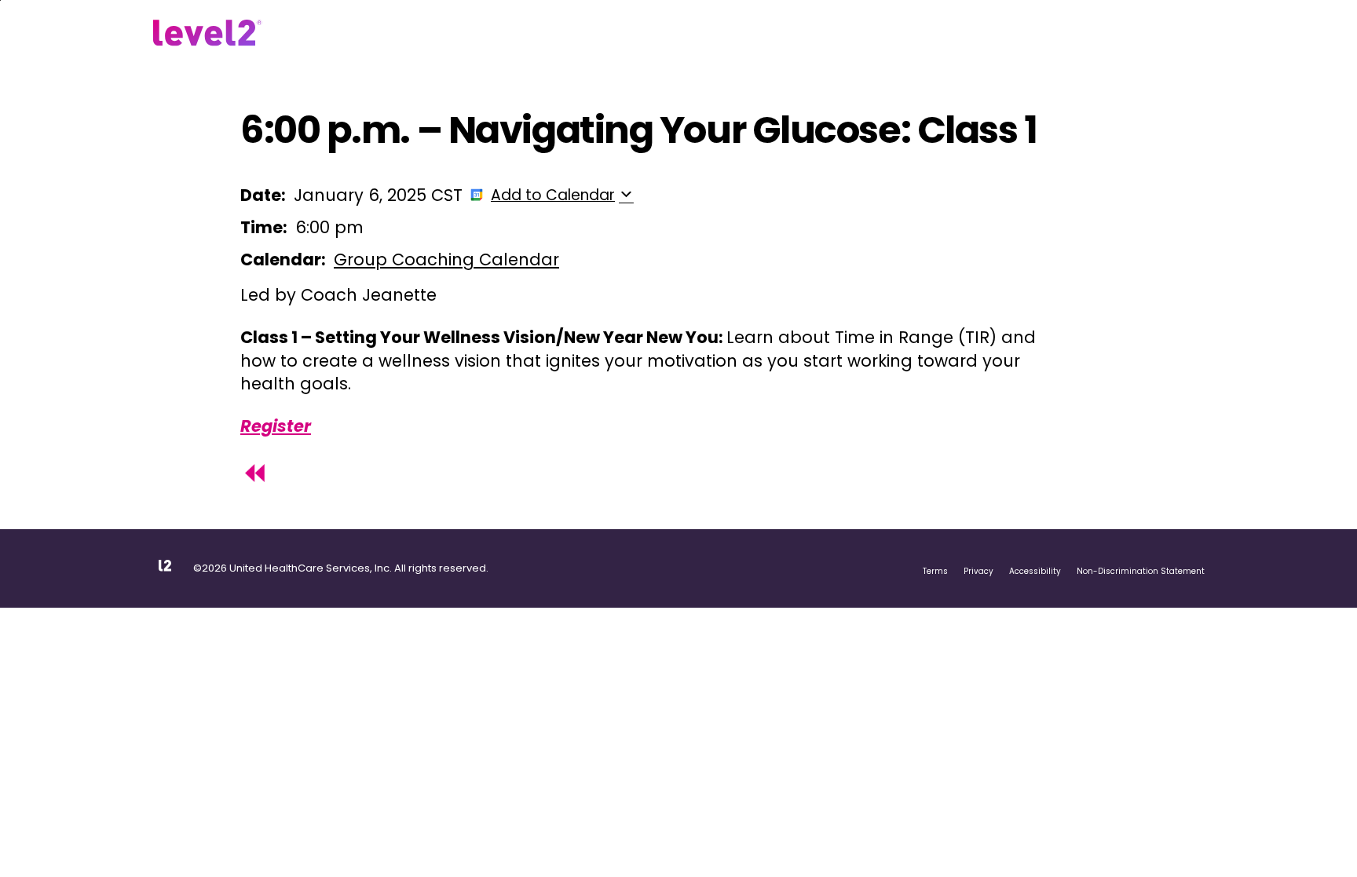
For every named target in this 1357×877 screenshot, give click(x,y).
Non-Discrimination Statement (1141, 571)
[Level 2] (207, 33)
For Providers (566, 34)
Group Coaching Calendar (446, 259)
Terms (935, 571)
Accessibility (1035, 571)
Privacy (978, 571)
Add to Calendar (553, 195)
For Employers (468, 34)
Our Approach (367, 34)
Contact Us (657, 34)
